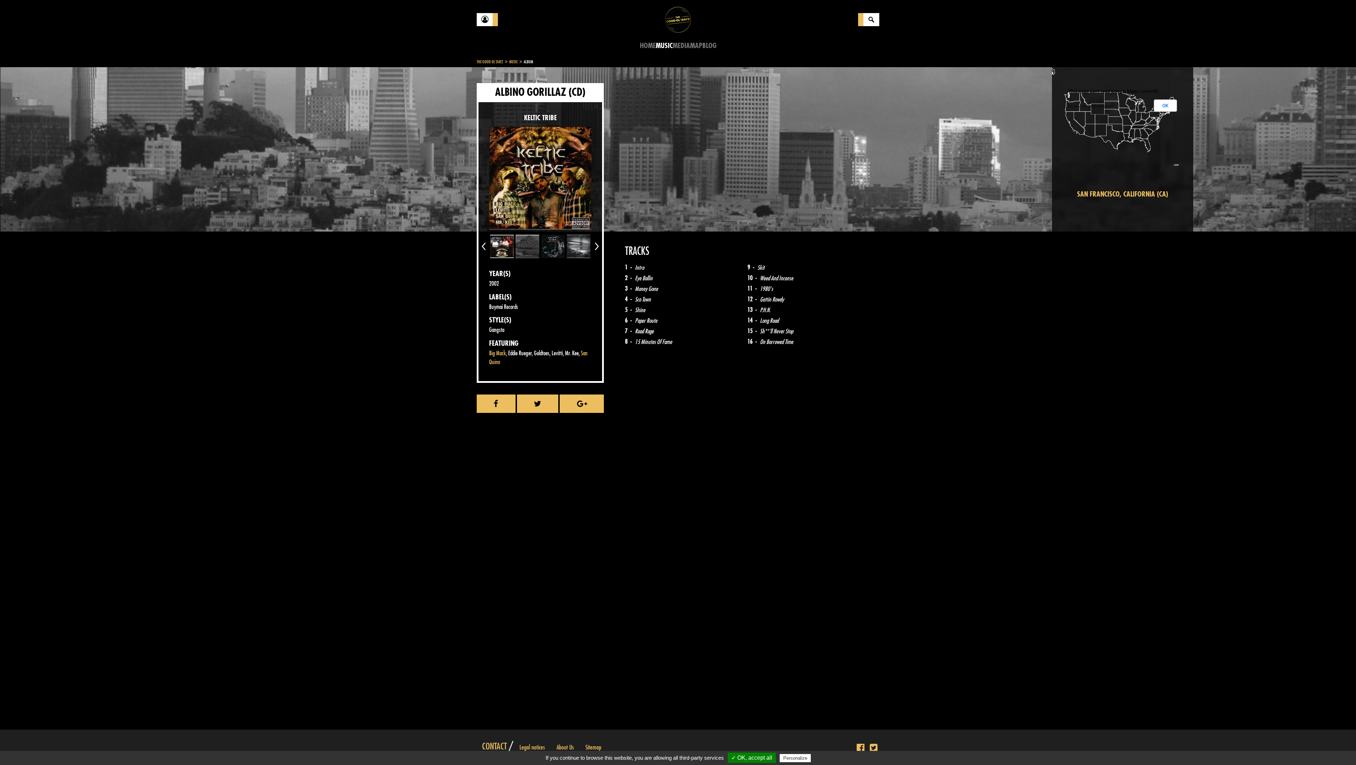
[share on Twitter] (538, 404)
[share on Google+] (582, 404)
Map (696, 45)
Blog (709, 45)
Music (664, 45)
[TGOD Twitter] (874, 748)
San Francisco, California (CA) (1122, 194)
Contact (494, 746)
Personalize (795, 758)
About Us (565, 747)
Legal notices (532, 747)
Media (681, 45)
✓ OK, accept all (751, 758)
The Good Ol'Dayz (490, 62)
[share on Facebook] (496, 404)
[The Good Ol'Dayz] (678, 19)
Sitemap (593, 747)
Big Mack (497, 353)
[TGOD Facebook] (860, 748)
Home (648, 45)
